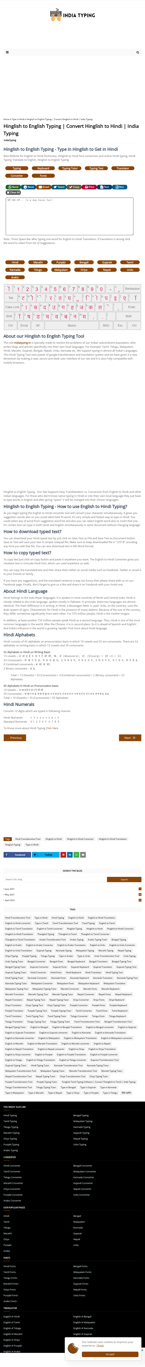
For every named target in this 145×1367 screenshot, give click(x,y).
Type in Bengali (68, 1087)
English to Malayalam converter (116, 1038)
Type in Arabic (66, 956)
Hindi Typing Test (114, 972)
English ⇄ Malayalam (84, 1322)
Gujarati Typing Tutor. (16, 1065)
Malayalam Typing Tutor (44, 988)
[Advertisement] (72, 84)
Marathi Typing (105, 950)
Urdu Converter (81, 1194)
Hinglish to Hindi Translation (113, 838)
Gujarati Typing (43, 950)
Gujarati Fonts (60, 966)
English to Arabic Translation (71, 945)
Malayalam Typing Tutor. (52, 1070)
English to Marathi (14, 1043)
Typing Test (96, 168)
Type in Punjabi (91, 1092)
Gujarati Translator (102, 966)
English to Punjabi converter (104, 1054)
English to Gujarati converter (53, 1032)
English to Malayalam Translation (80, 1038)
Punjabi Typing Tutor (61, 1010)
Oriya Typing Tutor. (99, 1076)
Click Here (52, 728)
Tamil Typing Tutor (57, 1016)
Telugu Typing (48, 956)
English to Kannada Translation (110, 1032)
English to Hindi (76, 917)
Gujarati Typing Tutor (15, 972)
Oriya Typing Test (34, 1005)
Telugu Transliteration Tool (18, 1087)
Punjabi (61, 262)
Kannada (15, 269)
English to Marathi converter (75, 1043)
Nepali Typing (124, 950)
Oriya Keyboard (116, 999)
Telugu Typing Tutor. (46, 1087)
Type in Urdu (83, 956)
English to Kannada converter (19, 1038)
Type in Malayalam (14, 1092)
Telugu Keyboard (117, 1016)
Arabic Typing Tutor (97, 939)
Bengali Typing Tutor (15, 966)
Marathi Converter (70, 988)
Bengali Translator (98, 961)
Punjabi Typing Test (37, 1010)
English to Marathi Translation (42, 1043)
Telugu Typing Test (36, 1021)
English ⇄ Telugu (12, 1328)
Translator (123, 168)
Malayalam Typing (85, 950)
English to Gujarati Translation (20, 1032)
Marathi (38, 262)
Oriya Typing (11, 956)
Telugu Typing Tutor (60, 1021)
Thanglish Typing (45, 934)
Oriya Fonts (99, 999)
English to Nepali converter (51, 1049)
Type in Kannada (108, 1087)
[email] (83, 855)
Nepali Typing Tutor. (46, 1076)
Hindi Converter (38, 972)
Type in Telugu (110, 1092)
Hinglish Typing (12, 844)
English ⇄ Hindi (12, 1316)
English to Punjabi (44, 1054)
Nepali (107, 269)
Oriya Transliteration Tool (72, 1076)
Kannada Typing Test (127, 977)
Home (7, 119)
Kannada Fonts (58, 977)
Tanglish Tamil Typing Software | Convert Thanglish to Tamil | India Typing (98, 1081)
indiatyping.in (22, 342)
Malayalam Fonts (65, 983)
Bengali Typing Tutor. (15, 1027)
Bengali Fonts (56, 961)
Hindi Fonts (56, 972)
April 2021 (73, 900)
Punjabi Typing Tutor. (47, 1081)
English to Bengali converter (100, 1027)
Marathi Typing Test (38, 994)
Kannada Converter (37, 977)
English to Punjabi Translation (71, 1054)
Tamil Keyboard (119, 1010)
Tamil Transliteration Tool (65, 923)
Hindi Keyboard (73, 972)
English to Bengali (39, 1027)
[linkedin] (70, 855)
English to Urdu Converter (122, 945)
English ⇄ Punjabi (13, 1345)
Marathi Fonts (90, 988)
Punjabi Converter (79, 1005)
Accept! (110, 1354)
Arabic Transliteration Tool (52, 939)
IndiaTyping (10, 140)
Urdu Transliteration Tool (106, 956)
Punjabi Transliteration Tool (18, 1081)
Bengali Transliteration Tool (118, 1021)
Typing (17, 168)
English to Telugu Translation (41, 1059)
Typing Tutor (70, 168)
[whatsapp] (76, 855)
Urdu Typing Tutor (14, 961)
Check (100, 1345)
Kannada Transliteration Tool (68, 1065)
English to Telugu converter (72, 1059)
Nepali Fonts (105, 994)
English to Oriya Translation (102, 1049)
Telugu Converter (79, 1016)
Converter (17, 175)
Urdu (130, 269)
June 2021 (73, 888)
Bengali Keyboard (76, 961)
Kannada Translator (103, 977)
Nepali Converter (85, 994)
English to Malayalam (49, 1038)
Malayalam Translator (114, 983)
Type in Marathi (36, 1092)
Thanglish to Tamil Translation (20, 939)
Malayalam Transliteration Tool (20, 1070)
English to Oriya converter (18, 1054)
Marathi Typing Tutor (62, 994)
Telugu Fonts (98, 1016)
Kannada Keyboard (79, 977)
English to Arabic (13, 945)
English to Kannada (81, 1032)
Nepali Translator (13, 999)
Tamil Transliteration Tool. (87, 1021)
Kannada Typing (64, 950)
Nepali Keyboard (123, 994)
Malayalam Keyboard (88, 983)
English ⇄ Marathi (13, 1334)
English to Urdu (97, 945)
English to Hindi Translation (101, 917)
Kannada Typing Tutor (16, 983)
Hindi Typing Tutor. (40, 1065)
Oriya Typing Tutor (56, 1005)
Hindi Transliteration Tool (27, 838)
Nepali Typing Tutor (59, 999)
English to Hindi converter (18, 923)
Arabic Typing (76, 939)
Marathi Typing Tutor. (112, 1070)
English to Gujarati (127, 1027)
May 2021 (73, 894)
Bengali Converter (36, 961)
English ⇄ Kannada (83, 1328)
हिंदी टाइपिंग (126, 1092)
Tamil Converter (84, 1010)
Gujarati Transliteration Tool (104, 1059)
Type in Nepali (55, 1092)
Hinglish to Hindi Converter (80, 838)
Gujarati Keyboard (80, 966)
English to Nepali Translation (19, 1049)
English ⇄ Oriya (12, 1339)
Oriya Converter (81, 999)
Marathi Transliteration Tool (83, 1070)
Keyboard (43, 168)
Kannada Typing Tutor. (98, 1065)
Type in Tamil (41, 923)
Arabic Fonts (10, 1301)
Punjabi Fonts (98, 1005)
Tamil (130, 262)
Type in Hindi (18, 119)
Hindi (15, 262)
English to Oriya (76, 1049)
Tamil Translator (13, 1016)
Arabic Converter (12, 1200)
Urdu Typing (130, 956)
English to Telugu (13, 1059)
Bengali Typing (119, 939)
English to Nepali (102, 1043)
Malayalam (61, 269)
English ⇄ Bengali (82, 1316)
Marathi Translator (14, 994)
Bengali (84, 262)
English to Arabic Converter (39, 945)
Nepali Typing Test (36, 999)
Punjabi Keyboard (118, 1005)
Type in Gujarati (88, 1087)
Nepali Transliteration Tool (18, 1076)
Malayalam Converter (42, 983)
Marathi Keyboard (110, 988)
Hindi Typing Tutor (14, 977)
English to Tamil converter (50, 928)
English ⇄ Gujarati (82, 1334)
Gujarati (107, 262)
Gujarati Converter (39, 966)
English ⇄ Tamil (12, 1322)
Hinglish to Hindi (54, 838)
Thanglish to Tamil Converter (95, 934)
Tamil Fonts (102, 1010)
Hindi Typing (58, 917)
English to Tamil (107, 923)
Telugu (38, 269)
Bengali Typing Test (121, 961)
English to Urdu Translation (18, 950)
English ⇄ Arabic (12, 1351)
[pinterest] (63, 855)
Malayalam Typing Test (16, 988)
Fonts (43, 175)
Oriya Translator (13, 1005)
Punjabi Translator (14, 1010)
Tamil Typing (88, 923)
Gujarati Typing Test (126, 966)
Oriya (84, 269)
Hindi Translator (93, 972)
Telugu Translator (14, 1021)
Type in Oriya (72, 1092)
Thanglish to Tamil (68, 934)
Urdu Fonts (79, 1295)
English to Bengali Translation (67, 1027)
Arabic (15, 277)
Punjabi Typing (29, 956)
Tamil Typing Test (34, 1016)
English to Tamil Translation (19, 928)
